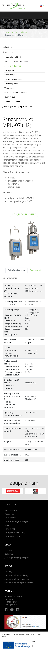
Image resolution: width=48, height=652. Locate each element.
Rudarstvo (23, 32)
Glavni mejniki (10, 517)
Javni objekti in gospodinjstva (17, 106)
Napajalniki (9, 70)
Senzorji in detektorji (13, 66)
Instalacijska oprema (13, 79)
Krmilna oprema (11, 83)
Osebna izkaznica (11, 510)
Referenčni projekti (12, 101)
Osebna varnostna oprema (15, 92)
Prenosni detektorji (12, 57)
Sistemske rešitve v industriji (16, 575)
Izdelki (14, 32)
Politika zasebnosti (12, 536)
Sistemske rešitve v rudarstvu (16, 579)
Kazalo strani (20, 634)
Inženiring (8, 571)
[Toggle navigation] (5, 15)
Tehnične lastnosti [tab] (16, 270)
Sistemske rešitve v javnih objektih (18, 582)
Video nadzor (10, 88)
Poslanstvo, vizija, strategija (16, 521)
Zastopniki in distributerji (14, 532)
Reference (8, 525)
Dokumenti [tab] (35, 270)
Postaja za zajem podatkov (16, 61)
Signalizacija (9, 74)
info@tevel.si (11, 604)
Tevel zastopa (10, 529)
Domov (6, 32)
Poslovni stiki (9, 514)
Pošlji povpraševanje (24, 214)
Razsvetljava (9, 97)
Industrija (7, 47)
